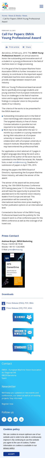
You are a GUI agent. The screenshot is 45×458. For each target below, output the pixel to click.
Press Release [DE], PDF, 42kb (19, 308)
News (24, 15)
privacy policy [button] (9, 448)
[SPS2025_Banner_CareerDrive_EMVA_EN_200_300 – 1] (13, 270)
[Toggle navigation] (41, 6)
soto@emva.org (19, 162)
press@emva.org (15, 249)
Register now (7, 404)
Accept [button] (11, 454)
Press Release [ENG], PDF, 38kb (19, 303)
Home (4, 15)
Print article (14, 47)
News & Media (15, 15)
